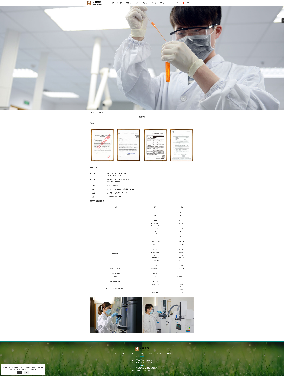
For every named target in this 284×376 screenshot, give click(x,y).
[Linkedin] (141, 365)
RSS (142, 370)
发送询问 (159, 353)
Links (133, 370)
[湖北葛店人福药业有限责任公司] (94, 3)
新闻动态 (140, 353)
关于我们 (122, 353)
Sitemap (138, 370)
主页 (114, 353)
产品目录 (131, 353)
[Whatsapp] (143, 365)
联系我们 (168, 353)
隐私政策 (149, 370)
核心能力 (97, 112)
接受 (26, 372)
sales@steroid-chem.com (145, 360)
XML (145, 370)
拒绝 (20, 372)
